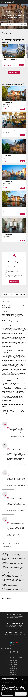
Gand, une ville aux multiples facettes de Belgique (12, 575)
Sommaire (5, 311)
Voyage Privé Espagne (13, 660)
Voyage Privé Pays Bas (13, 666)
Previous (2, 57)
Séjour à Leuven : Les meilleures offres (10, 585)
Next (25, 57)
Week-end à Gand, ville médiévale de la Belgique (12, 563)
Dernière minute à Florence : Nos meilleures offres (12, 567)
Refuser (7, 694)
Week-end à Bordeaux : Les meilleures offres (11, 554)
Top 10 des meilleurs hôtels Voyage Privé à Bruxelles (13, 579)
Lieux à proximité (7, 546)
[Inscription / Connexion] (10, 2)
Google (11, 686)
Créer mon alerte (14, 281)
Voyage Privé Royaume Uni (13, 664)
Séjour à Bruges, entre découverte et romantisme (12, 578)
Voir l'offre (21, 65)
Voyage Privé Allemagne (13, 670)
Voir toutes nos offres (14, 72)
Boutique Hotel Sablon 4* (7, 601)
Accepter (20, 694)
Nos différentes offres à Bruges (10, 540)
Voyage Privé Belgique (13, 672)
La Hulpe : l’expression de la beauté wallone (11, 574)
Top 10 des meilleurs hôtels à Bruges (10, 576)
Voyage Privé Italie (14, 662)
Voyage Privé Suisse (13, 668)
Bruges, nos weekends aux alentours (11, 543)
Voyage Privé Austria (13, 674)
